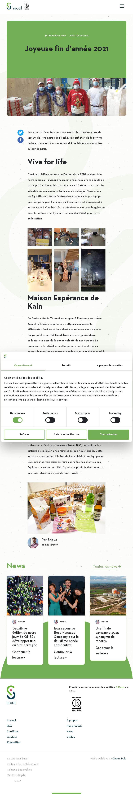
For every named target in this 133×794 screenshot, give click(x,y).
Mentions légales (16, 775)
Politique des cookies (19, 770)
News (69, 731)
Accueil (11, 720)
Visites (70, 737)
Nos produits (74, 726)
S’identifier (13, 742)
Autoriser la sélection (66, 434)
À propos (72, 720)
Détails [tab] (66, 365)
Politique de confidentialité (22, 764)
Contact (12, 737)
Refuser (24, 434)
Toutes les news (105, 566)
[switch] (50, 420)
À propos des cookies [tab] (110, 365)
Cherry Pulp (119, 759)
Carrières (12, 731)
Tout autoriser (108, 434)
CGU (18, 781)
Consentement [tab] (23, 365)
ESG (9, 726)
